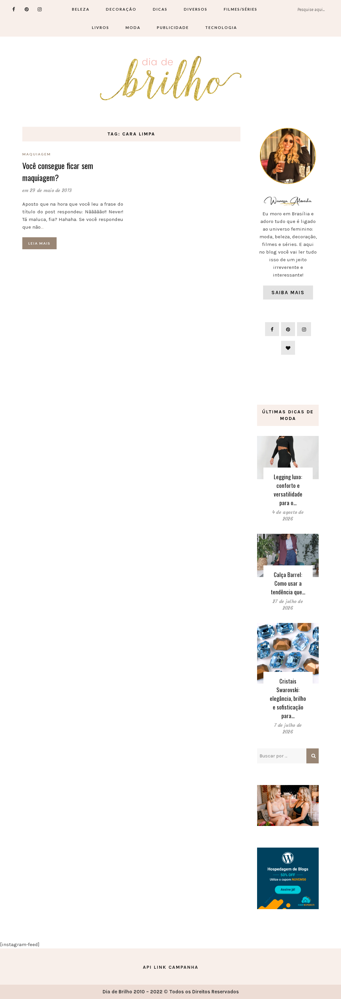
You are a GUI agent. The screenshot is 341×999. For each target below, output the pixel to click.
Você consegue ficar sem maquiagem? (57, 171)
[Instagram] (40, 9)
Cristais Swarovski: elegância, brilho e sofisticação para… (288, 698)
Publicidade (173, 27)
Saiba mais (288, 293)
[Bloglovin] (288, 348)
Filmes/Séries (240, 9)
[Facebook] (14, 9)
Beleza (81, 9)
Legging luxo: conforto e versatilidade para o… (288, 490)
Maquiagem (36, 154)
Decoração (121, 9)
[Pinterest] (27, 9)
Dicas (160, 9)
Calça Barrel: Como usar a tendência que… (288, 583)
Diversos (195, 9)
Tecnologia (221, 27)
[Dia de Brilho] (170, 79)
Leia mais (39, 243)
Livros (100, 27)
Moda (133, 27)
